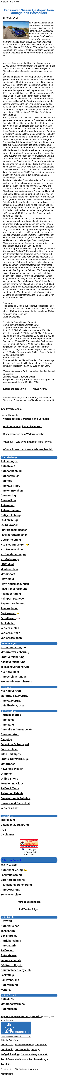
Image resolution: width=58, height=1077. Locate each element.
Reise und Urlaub (12, 793)
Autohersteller (10, 475)
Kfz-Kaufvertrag (11, 690)
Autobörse (7, 1059)
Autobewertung (10, 889)
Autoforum (7, 1074)
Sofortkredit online (13, 879)
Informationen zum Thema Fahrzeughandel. (28, 449)
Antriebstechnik (11, 940)
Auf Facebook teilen (29, 902)
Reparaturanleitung (13, 603)
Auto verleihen (10, 925)
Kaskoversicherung (13, 661)
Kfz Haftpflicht (10, 671)
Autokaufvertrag (11, 700)
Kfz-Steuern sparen (13, 544)
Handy (35, 1049)
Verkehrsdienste (11, 960)
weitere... (6, 989)
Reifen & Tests (10, 788)
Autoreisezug (9, 955)
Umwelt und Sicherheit (15, 803)
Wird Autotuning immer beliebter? (22, 426)
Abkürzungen (9, 461)
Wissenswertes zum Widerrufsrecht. (23, 434)
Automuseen (9, 1008)
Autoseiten (7, 505)
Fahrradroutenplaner (14, 534)
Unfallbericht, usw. (13, 705)
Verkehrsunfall (10, 628)
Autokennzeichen (12, 490)
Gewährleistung (11, 539)
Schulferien (8, 618)
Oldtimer (6, 773)
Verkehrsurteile (10, 632)
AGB (3, 829)
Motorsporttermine (13, 1003)
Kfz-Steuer (21, 1059)
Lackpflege (8, 974)
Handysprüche (10, 979)
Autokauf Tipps (10, 485)
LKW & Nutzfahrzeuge (15, 758)
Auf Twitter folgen (29, 909)
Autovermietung (11, 510)
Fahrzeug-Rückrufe (11, 860)
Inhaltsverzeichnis (11, 409)
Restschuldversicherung (16, 884)
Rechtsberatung (11, 593)
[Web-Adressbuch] (29, 847)
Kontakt (36, 1016)
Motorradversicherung (15, 652)
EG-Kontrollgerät (11, 965)
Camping (6, 739)
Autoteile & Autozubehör (16, 729)
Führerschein (9, 749)
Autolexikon (8, 500)
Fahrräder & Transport (15, 744)
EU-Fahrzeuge (9, 520)
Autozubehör (22, 1049)
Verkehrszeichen (11, 637)
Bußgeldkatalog (11, 515)
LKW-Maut (7, 564)
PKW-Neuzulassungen (15, 583)
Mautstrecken (9, 569)
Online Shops (9, 778)
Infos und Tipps (11, 754)
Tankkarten (8, 930)
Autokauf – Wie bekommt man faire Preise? (27, 441)
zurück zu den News (14, 388)
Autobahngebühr (11, 470)
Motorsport (8, 574)
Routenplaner (9, 608)
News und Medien (12, 768)
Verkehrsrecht (9, 808)
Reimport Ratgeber (13, 598)
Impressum (8, 819)
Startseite (20, 1069)
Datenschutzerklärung (15, 824)
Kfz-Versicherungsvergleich (31, 1044)
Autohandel (8, 719)
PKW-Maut (7, 578)
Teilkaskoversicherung (15, 666)
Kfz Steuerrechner (12, 549)
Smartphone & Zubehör (15, 798)
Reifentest (7, 950)
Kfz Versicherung (12, 647)
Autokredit (7, 1049)
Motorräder (8, 763)
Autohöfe (6, 480)
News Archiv (40, 388)
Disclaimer (7, 834)
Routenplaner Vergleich (16, 970)
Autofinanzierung (12, 869)
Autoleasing (8, 495)
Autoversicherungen (14, 676)
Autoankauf (8, 466)
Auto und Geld (10, 734)
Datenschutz (22, 1016)
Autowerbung (9, 984)
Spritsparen (8, 613)
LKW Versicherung (12, 656)
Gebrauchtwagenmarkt (34, 1054)
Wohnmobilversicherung (16, 681)
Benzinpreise (9, 935)
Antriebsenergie (11, 714)
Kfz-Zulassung (10, 559)
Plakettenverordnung (14, 588)
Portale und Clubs (12, 783)
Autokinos (7, 998)
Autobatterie (8, 945)
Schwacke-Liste (11, 894)
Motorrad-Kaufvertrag (14, 695)
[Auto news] (16, 1037)
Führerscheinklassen (14, 529)
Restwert (6, 920)
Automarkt (7, 724)
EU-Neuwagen (9, 524)
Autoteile (6, 1064)
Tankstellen (8, 623)
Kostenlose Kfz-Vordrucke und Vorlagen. (26, 418)
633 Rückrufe (9, 865)
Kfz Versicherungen (13, 554)
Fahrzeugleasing (11, 874)
